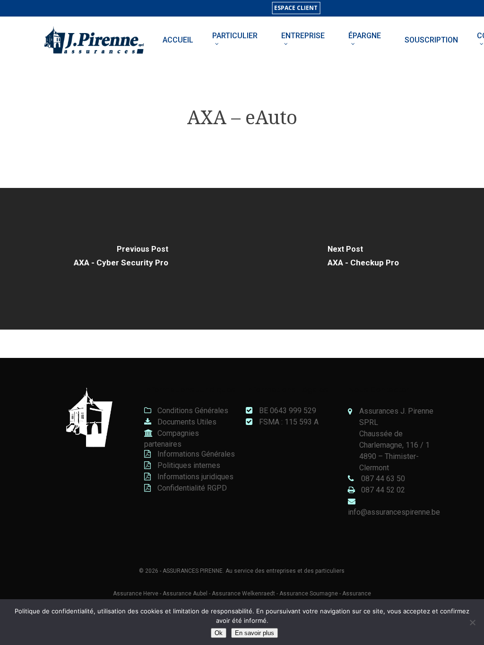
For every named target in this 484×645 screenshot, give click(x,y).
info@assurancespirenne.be (394, 512)
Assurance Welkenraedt (243, 593)
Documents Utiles (186, 421)
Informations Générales (195, 454)
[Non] (472, 622)
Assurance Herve (135, 593)
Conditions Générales (192, 410)
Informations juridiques (194, 476)
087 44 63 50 (383, 478)
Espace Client (296, 8)
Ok (219, 633)
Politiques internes (188, 465)
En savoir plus (254, 633)
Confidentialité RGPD (191, 488)
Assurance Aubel (185, 593)
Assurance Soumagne (308, 593)
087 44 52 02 (383, 489)
